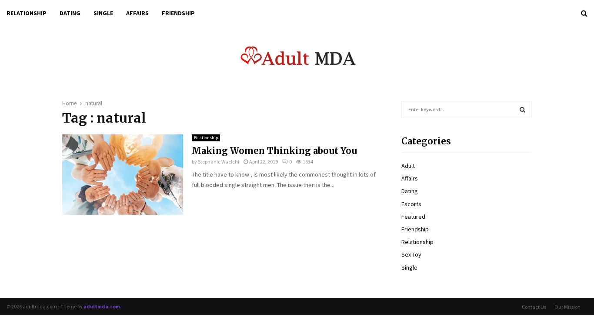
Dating (70, 13)
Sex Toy (411, 254)
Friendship (178, 13)
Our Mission (567, 307)
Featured (413, 216)
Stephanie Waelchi (218, 161)
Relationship (27, 13)
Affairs (137, 13)
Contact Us (534, 307)
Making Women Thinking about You (274, 150)
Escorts (411, 204)
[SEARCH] (522, 109)
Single (103, 13)
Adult (408, 166)
